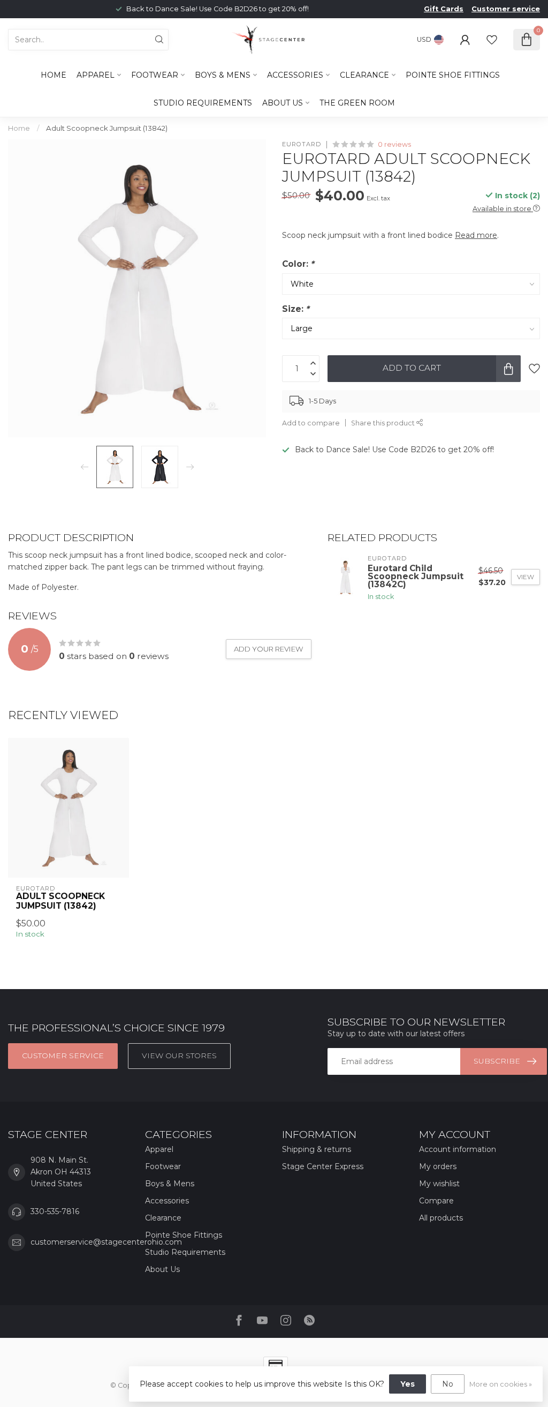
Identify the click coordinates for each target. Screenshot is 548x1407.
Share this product (383, 423)
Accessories (295, 75)
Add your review (268, 649)
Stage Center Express (322, 1166)
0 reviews (394, 144)
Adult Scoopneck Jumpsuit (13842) (107, 128)
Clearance (364, 75)
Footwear (154, 75)
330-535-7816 (55, 1211)
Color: (298, 264)
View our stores (179, 1055)
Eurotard (301, 144)
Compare (436, 1201)
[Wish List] (491, 39)
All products (441, 1218)
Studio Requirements (203, 103)
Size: (295, 309)
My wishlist (439, 1183)
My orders (437, 1166)
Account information (457, 1149)
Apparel (96, 75)
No (447, 1384)
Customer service (505, 9)
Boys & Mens (222, 75)
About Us (282, 103)
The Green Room (357, 103)
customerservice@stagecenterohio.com (106, 1242)
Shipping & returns (316, 1149)
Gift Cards (443, 9)
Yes (407, 1384)
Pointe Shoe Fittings (453, 75)
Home (53, 75)
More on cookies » (500, 1384)
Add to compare (311, 423)
